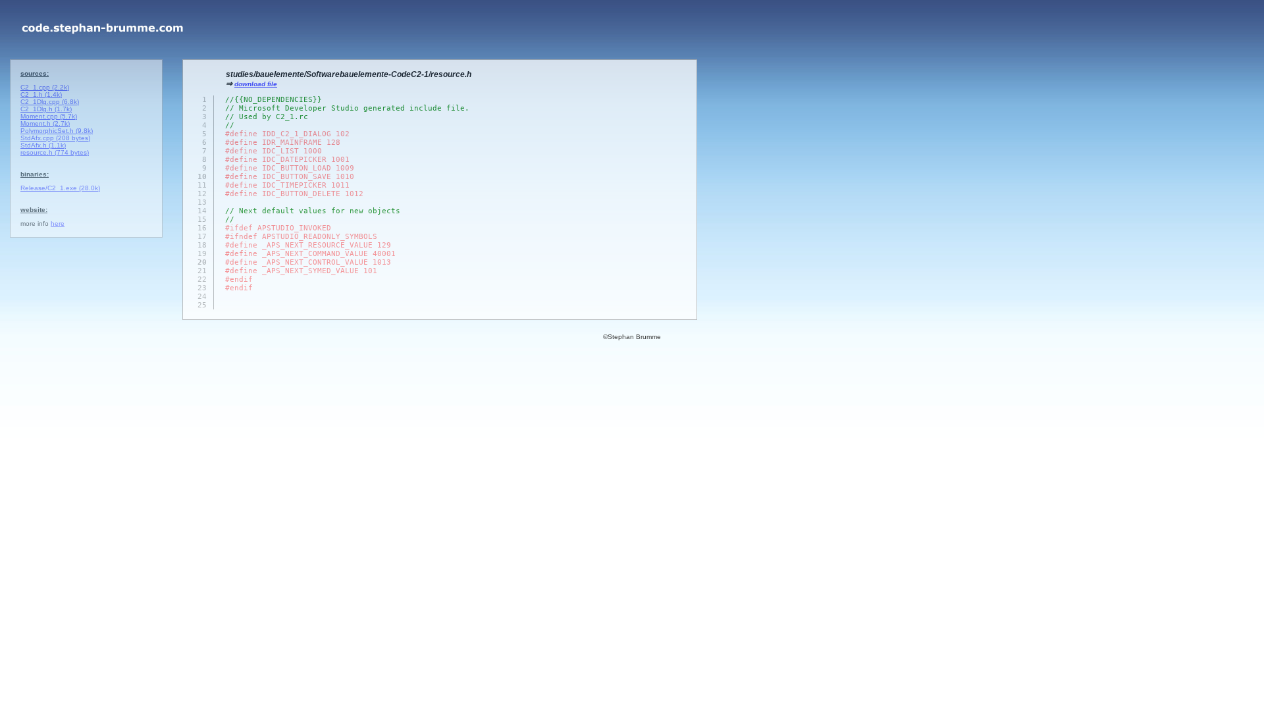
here (58, 223)
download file (255, 84)
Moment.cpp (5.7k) (48, 116)
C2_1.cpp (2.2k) (44, 87)
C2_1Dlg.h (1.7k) (46, 109)
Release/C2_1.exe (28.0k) (60, 188)
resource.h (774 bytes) (54, 152)
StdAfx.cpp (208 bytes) (55, 138)
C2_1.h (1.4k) (41, 94)
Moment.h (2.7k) (45, 123)
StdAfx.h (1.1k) (43, 145)
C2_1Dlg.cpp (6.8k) (49, 101)
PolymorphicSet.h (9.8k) (56, 130)
